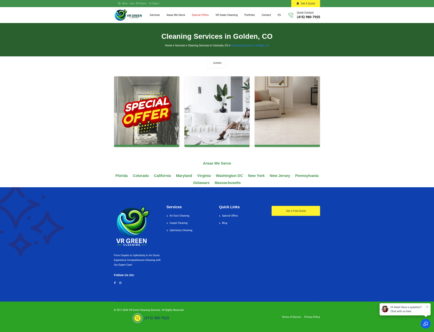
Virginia (204, 176)
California (162, 176)
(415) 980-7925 (308, 17)
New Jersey (280, 176)
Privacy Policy (312, 316)
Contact (266, 15)
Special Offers (200, 15)
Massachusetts (228, 183)
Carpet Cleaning (179, 222)
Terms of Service (291, 316)
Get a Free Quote (296, 210)
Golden (217, 63)
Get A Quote (308, 3)
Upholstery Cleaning (181, 230)
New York (256, 176)
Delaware (201, 183)
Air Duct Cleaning (179, 215)
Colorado (141, 176)
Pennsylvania (307, 176)
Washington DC (229, 176)
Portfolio (249, 15)
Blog (224, 222)
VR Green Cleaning (226, 15)
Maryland (184, 176)
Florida (121, 176)
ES (279, 15)
